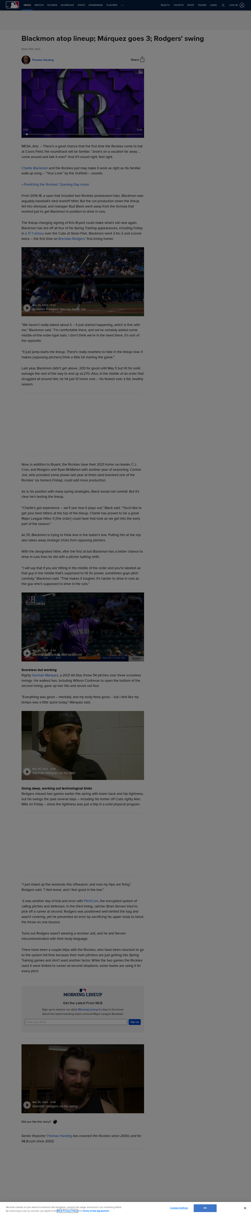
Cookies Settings (179, 1208)
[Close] (245, 1208)
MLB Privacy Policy (67, 1210)
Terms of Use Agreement (96, 1210)
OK (205, 1208)
